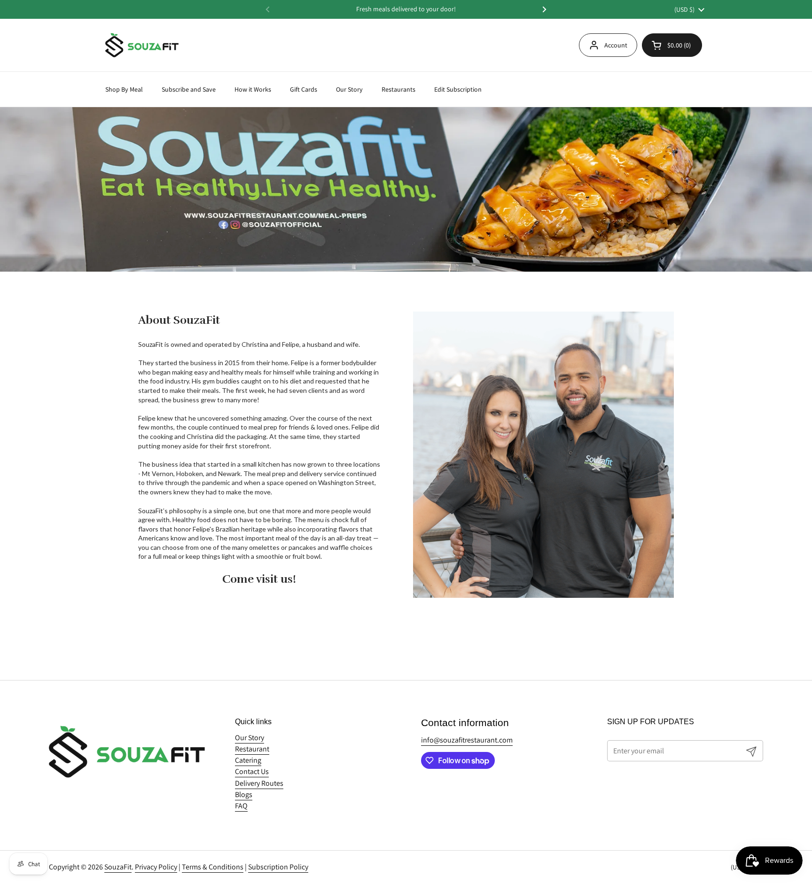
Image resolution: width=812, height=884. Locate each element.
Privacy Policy (156, 867)
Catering (248, 760)
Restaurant (252, 749)
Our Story (249, 738)
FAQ (241, 806)
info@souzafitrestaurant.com (467, 740)
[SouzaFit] (142, 45)
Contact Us (252, 771)
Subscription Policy (278, 867)
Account (615, 45)
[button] (672, 45)
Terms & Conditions (212, 867)
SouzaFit (118, 867)
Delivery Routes (259, 783)
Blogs (243, 794)
